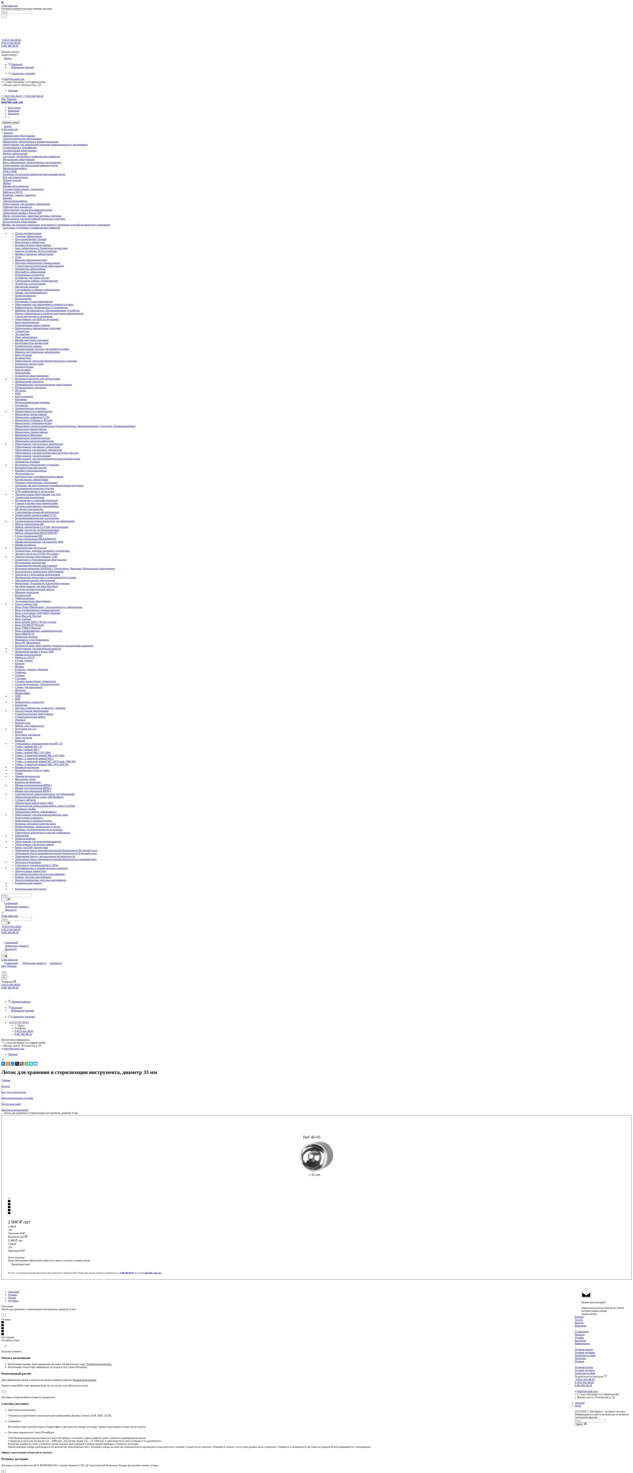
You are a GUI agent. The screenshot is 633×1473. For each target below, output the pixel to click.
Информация (582, 1343)
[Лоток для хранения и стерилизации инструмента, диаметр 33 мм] (313, 1157)
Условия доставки (585, 1352)
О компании (582, 1331)
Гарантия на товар (585, 1355)
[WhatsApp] (26, 1064)
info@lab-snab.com (14, 79)
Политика (580, 1358)
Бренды (579, 1322)
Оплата (12, 1297)
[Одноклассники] (8, 1064)
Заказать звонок (11, 122)
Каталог (579, 1316)
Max (3, 99)
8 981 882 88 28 (9, 46)
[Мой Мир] (13, 1064)
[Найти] (4, 16)
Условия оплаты (584, 1349)
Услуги (579, 1319)
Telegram (13, 90)
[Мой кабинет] (2, 939)
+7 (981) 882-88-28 (33, 96)
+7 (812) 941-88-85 (11, 96)
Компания (580, 1325)
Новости (580, 1334)
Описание (13, 1291)
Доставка (13, 1300)
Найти (579, 1424)
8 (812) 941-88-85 (11, 40)
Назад (21, 1025)
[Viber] (22, 1064)
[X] (17, 1064)
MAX (578, 1405)
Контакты (580, 1340)
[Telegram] (36, 1064)
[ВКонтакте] (3, 1064)
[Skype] (31, 1064)
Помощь (579, 1361)
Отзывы (12, 1294)
